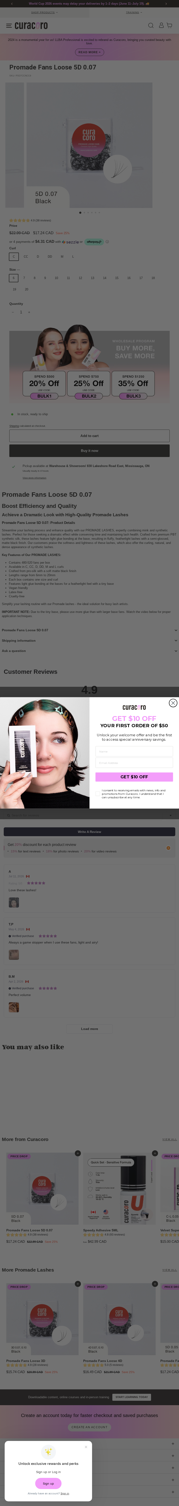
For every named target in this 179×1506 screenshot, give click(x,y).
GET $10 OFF (134, 777)
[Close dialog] (173, 703)
